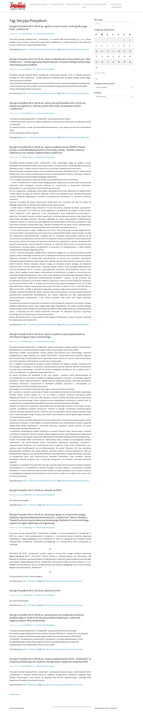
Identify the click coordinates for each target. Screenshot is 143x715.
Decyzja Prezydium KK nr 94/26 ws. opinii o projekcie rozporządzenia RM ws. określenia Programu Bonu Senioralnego (47, 336)
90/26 (48, 649)
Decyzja (54, 505)
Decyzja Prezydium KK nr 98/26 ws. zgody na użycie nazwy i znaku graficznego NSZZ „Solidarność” (48, 28)
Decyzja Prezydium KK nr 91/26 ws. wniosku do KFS (34, 590)
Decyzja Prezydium (78, 49)
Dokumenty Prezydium (38, 4)
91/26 (48, 605)
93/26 (48, 505)
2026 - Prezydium (30, 49)
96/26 (67, 137)
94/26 (67, 324)
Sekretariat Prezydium (46, 33)
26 (108, 62)
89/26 (48, 685)
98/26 (67, 49)
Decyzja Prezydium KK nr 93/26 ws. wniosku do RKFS (35, 490)
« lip (96, 79)
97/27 (67, 93)
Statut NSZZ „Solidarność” (116, 5)
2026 (62, 49)
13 (113, 51)
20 (113, 56)
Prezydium (78, 505)
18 (102, 56)
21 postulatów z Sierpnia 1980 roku (94, 5)
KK (87, 49)
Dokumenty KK (56, 4)
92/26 (48, 581)
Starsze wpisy (15, 694)
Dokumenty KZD (72, 4)
